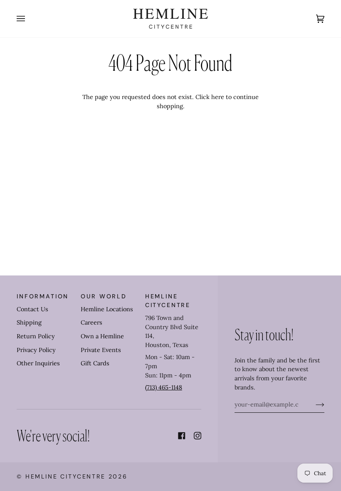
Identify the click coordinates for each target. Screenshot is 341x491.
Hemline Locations (107, 309)
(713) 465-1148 (163, 387)
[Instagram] (197, 435)
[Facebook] (181, 435)
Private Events (101, 350)
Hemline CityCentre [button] (167, 301)
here (217, 97)
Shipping (29, 322)
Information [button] (43, 296)
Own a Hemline (102, 336)
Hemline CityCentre (65, 476)
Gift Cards (95, 363)
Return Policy (36, 336)
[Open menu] (29, 18)
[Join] (313, 404)
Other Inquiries (38, 363)
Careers (91, 322)
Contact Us (32, 309)
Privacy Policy (36, 350)
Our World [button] (104, 296)
